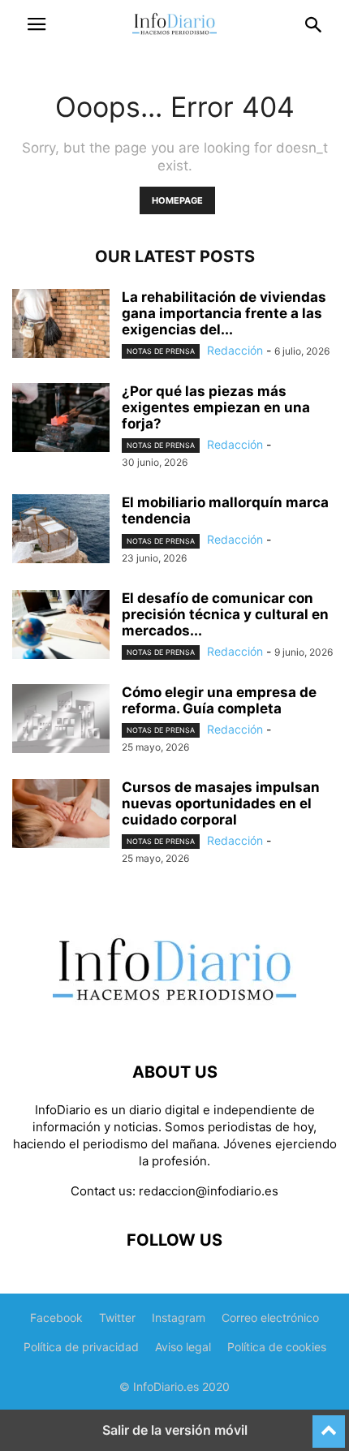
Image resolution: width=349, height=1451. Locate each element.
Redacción (235, 350)
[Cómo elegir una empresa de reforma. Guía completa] (61, 720)
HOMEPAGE (177, 200)
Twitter (117, 1317)
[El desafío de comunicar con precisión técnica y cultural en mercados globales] (61, 626)
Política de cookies (276, 1347)
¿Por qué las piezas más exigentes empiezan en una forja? (216, 407)
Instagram (178, 1317)
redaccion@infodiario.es (208, 1191)
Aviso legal (183, 1347)
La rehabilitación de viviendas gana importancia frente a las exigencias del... (224, 313)
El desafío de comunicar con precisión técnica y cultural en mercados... (225, 614)
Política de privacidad (81, 1347)
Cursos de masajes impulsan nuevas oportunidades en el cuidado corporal (221, 803)
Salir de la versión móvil (175, 1430)
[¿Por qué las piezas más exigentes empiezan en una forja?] (61, 419)
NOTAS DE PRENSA (161, 351)
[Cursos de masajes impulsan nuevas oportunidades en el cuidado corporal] (61, 815)
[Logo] (174, 1023)
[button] (36, 24)
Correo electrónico (270, 1317)
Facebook (56, 1317)
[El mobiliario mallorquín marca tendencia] (61, 530)
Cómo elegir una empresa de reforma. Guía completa (219, 700)
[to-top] (328, 1424)
